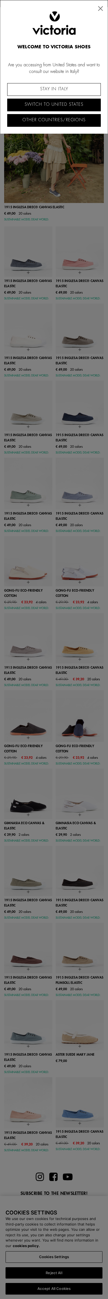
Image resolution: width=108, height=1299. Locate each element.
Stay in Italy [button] (54, 89)
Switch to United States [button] (54, 104)
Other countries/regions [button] (54, 120)
